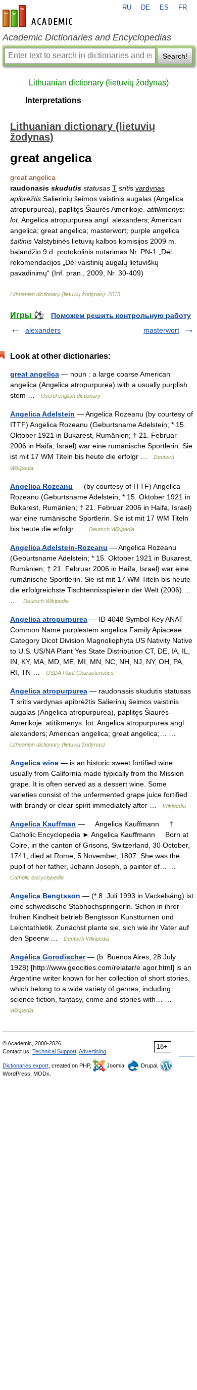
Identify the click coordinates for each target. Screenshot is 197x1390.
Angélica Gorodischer (47, 957)
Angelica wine (34, 763)
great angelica (34, 374)
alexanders (43, 330)
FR (182, 7)
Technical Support (54, 1051)
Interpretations (53, 100)
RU (126, 7)
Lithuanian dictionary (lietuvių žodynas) (99, 82)
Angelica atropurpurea (48, 619)
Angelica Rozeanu (41, 486)
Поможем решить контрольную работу (121, 315)
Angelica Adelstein (42, 414)
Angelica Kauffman (43, 824)
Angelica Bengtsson (45, 896)
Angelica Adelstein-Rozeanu (59, 547)
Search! (175, 56)
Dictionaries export (25, 1065)
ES (164, 7)
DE (145, 7)
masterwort (161, 330)
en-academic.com (39, 16)
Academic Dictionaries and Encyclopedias (87, 37)
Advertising (92, 1051)
